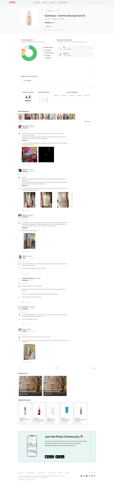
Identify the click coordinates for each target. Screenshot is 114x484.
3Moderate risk (49, 52)
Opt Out (60, 473)
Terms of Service (30, 473)
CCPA (67, 473)
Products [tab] (37, 2)
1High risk (48, 55)
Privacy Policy (41, 473)
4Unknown (48, 57)
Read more (25, 140)
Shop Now (48, 26)
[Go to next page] (94, 368)
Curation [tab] (44, 2)
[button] (89, 121)
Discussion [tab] (52, 2)
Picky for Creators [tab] (63, 2)
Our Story (20, 473)
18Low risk (48, 50)
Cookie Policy (51, 473)
